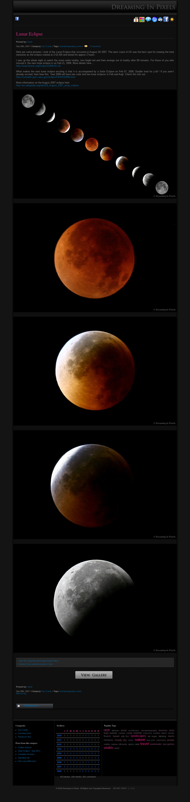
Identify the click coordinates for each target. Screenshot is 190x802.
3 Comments (95, 46)
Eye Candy (47, 46)
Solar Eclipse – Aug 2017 (29, 751)
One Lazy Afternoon (27, 761)
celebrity (137, 733)
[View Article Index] (142, 21)
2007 (59, 767)
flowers (107, 736)
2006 (59, 771)
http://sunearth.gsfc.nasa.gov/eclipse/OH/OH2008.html (45, 77)
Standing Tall (23, 758)
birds (171, 730)
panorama (161, 740)
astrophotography (67, 46)
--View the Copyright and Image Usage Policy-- (38, 661)
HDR (107, 730)
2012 (59, 744)
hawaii (116, 736)
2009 (59, 758)
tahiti (137, 744)
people (170, 740)
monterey (108, 740)
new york (151, 740)
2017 (59, 740)
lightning (162, 736)
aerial (124, 730)
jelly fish (125, 736)
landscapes (138, 736)
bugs (106, 733)
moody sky (121, 740)
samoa (114, 744)
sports (131, 744)
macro (171, 736)
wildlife (108, 748)
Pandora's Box (24, 737)
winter (117, 748)
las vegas (152, 736)
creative (156, 733)
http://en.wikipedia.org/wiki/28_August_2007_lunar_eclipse (47, 85)
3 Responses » (32, 705)
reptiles (107, 744)
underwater (156, 744)
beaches (163, 730)
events (171, 733)
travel (144, 744)
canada (121, 733)
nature (140, 740)
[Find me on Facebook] (17, 20)
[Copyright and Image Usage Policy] (154, 21)
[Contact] (160, 21)
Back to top (21, 693)
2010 (59, 753)
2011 (59, 749)
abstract (115, 730)
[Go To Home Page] (136, 21)
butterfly (113, 733)
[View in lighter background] (172, 21)
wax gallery (168, 744)
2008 (59, 762)
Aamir (29, 42)
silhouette (123, 744)
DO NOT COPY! (120, 788)
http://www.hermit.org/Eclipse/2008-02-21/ (38, 65)
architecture (133, 730)
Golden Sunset (24, 747)
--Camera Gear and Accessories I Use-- (35, 664)
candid (129, 733)
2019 (59, 735)
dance (164, 733)
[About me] (148, 21)
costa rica (147, 733)
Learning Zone (24, 733)
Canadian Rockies (26, 754)
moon (78, 46)
